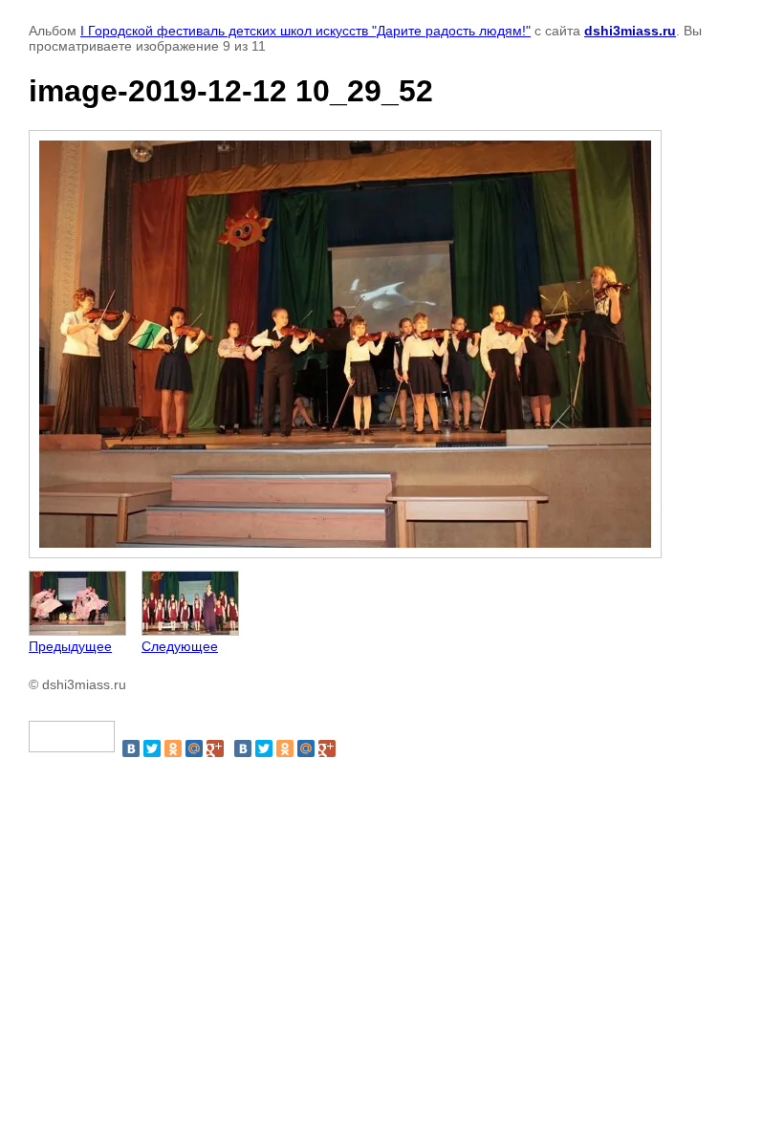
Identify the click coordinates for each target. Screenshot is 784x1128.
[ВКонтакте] (131, 748)
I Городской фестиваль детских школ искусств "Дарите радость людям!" (305, 30)
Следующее (180, 646)
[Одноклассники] (173, 748)
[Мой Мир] (194, 748)
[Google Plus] (215, 748)
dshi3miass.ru (630, 30)
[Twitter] (152, 748)
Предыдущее (70, 646)
